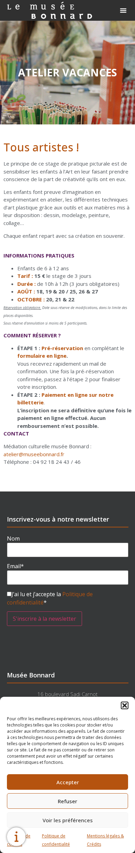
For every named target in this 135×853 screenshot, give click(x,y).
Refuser (67, 801)
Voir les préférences (68, 820)
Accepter (67, 782)
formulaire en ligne (41, 355)
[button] (124, 705)
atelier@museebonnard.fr (33, 454)
